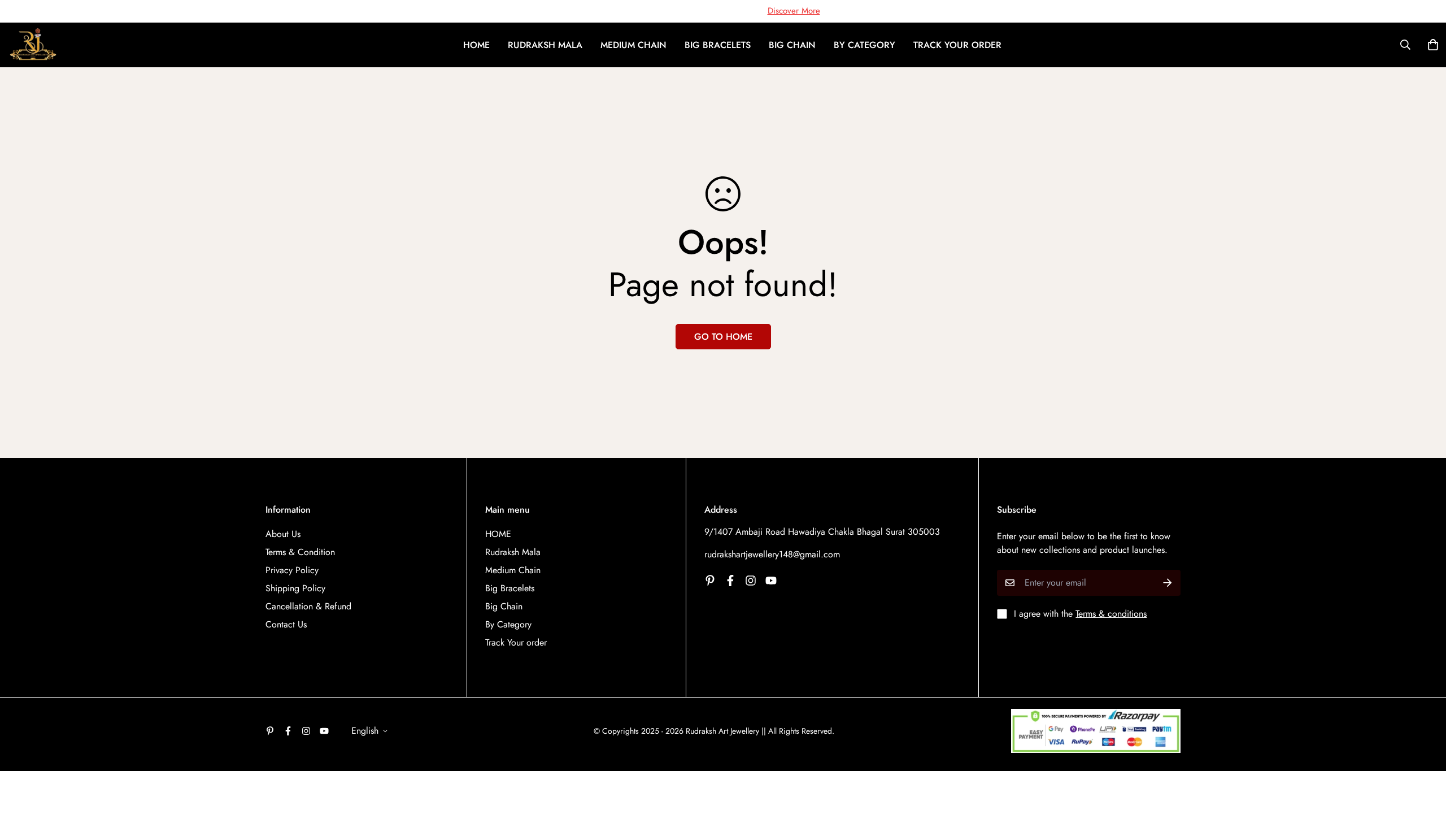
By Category (864, 44)
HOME (476, 44)
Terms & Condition (300, 551)
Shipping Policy (295, 588)
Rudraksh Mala (545, 44)
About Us (282, 533)
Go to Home (723, 336)
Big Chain (792, 44)
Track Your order (957, 44)
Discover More (794, 11)
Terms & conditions (1111, 613)
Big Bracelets (718, 44)
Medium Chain (633, 44)
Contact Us (286, 624)
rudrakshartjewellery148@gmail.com (772, 554)
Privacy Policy (292, 570)
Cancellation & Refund (308, 606)
